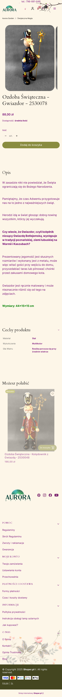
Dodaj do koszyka (31, 144)
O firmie (6, 639)
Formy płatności (11, 591)
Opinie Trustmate (11, 652)
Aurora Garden (8, 18)
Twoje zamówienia (12, 563)
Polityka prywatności (13, 611)
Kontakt (6, 645)
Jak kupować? (10, 625)
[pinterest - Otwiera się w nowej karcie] (39, 495)
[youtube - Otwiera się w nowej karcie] (56, 495)
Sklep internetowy (30, 693)
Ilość (4, 130)
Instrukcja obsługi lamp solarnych (20, 618)
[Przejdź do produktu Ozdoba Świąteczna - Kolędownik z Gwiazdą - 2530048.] (31, 420)
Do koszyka (45, 447)
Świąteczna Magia (25, 18)
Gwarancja (8, 549)
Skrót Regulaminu (11, 536)
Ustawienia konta (11, 570)
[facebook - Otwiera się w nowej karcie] (50, 495)
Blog (4, 658)
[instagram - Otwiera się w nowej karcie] (44, 495)
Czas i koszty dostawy (14, 597)
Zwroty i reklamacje (13, 542)
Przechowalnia (10, 576)
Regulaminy (8, 529)
